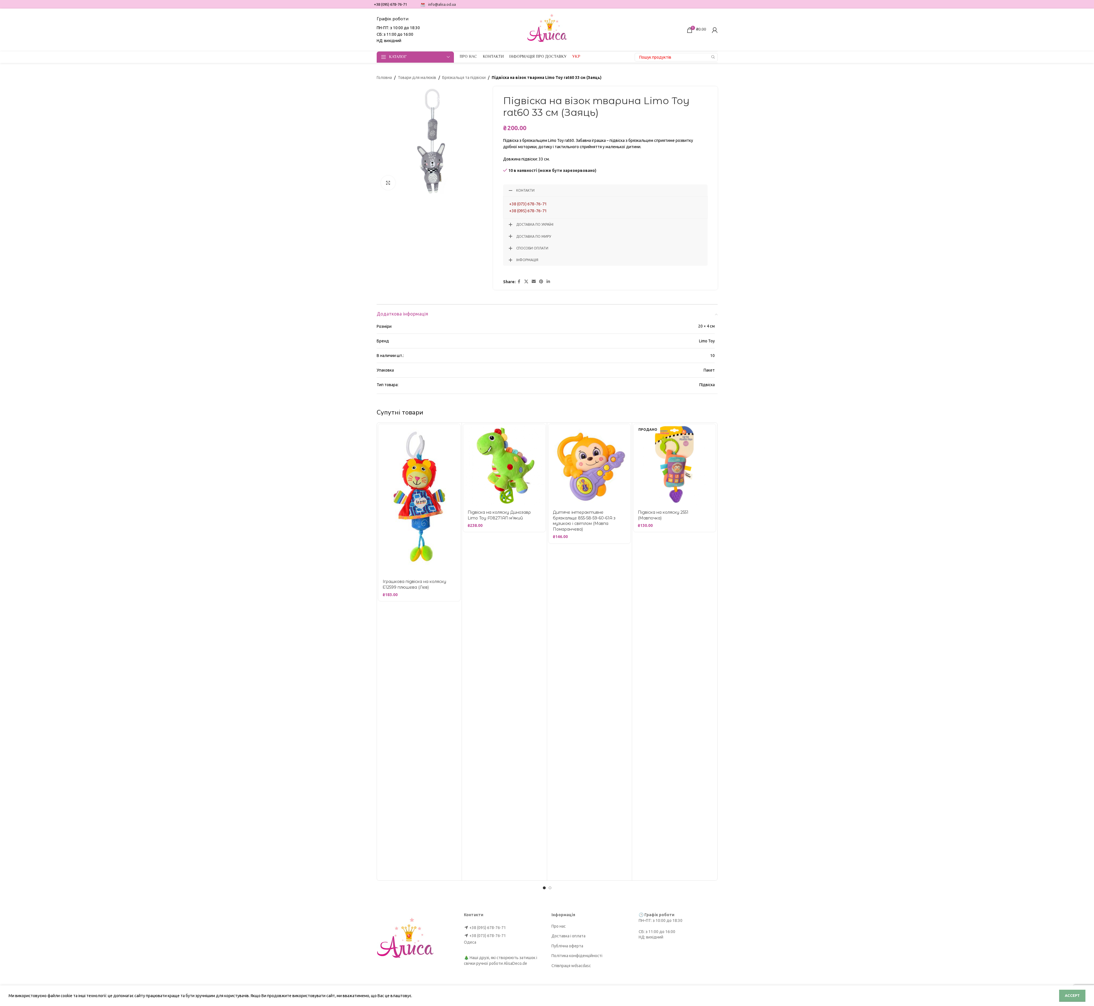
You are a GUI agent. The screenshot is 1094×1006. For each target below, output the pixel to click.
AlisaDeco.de (515, 963)
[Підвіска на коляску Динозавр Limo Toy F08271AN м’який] (504, 465)
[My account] (714, 30)
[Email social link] (533, 281)
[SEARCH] (713, 57)
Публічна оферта (567, 946)
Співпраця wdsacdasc (571, 965)
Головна (384, 77)
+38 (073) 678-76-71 (528, 203)
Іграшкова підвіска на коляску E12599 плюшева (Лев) (414, 584)
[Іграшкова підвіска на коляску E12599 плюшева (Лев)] (419, 499)
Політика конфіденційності (576, 955)
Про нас (558, 926)
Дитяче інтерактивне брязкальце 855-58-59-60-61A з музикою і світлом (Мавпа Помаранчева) (584, 521)
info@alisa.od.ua (442, 4)
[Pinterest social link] (541, 281)
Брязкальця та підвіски (464, 77)
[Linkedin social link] (548, 281)
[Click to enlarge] (388, 183)
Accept (1072, 995)
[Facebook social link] (519, 281)
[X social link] (526, 281)
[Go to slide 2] (550, 887)
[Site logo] (547, 29)
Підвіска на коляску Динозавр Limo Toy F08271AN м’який (499, 515)
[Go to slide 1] (544, 887)
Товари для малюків (417, 77)
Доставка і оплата (568, 936)
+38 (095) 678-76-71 (528, 210)
